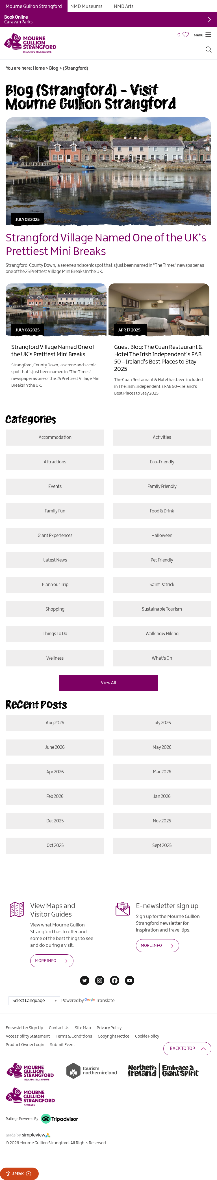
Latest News (55, 560)
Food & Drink (162, 511)
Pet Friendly (162, 560)
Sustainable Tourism (162, 609)
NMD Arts (124, 6)
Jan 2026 (162, 796)
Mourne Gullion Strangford (34, 6)
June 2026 (55, 747)
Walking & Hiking (162, 633)
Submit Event (62, 1045)
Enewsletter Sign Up (24, 1028)
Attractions (55, 462)
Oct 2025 (55, 845)
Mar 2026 (162, 772)
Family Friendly (162, 486)
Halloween (161, 535)
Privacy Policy (109, 1028)
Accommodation (55, 437)
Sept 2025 (162, 845)
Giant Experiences (55, 535)
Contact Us (59, 1028)
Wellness (55, 658)
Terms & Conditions (74, 1036)
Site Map (83, 1028)
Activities (162, 437)
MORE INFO (45, 961)
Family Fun (55, 511)
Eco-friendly (162, 462)
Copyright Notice (113, 1036)
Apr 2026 (55, 772)
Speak (18, 1173)
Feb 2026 (55, 796)
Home (39, 68)
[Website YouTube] (129, 981)
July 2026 (162, 723)
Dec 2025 (55, 821)
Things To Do (55, 633)
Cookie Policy (147, 1036)
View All (108, 683)
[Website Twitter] (84, 981)
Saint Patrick (161, 584)
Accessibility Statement (28, 1036)
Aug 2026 (55, 723)
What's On (162, 658)
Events (55, 486)
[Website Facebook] (114, 981)
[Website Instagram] (99, 981)
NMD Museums (86, 6)
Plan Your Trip (55, 584)
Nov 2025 (162, 821)
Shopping (54, 609)
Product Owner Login (25, 1045)
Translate (105, 1000)
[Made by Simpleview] (28, 1136)
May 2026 (162, 747)
